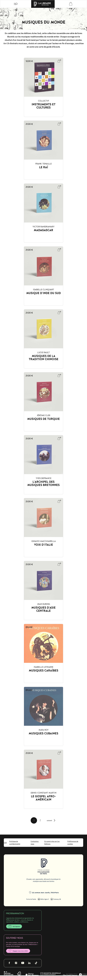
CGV (5, 843)
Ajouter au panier (58, 62)
